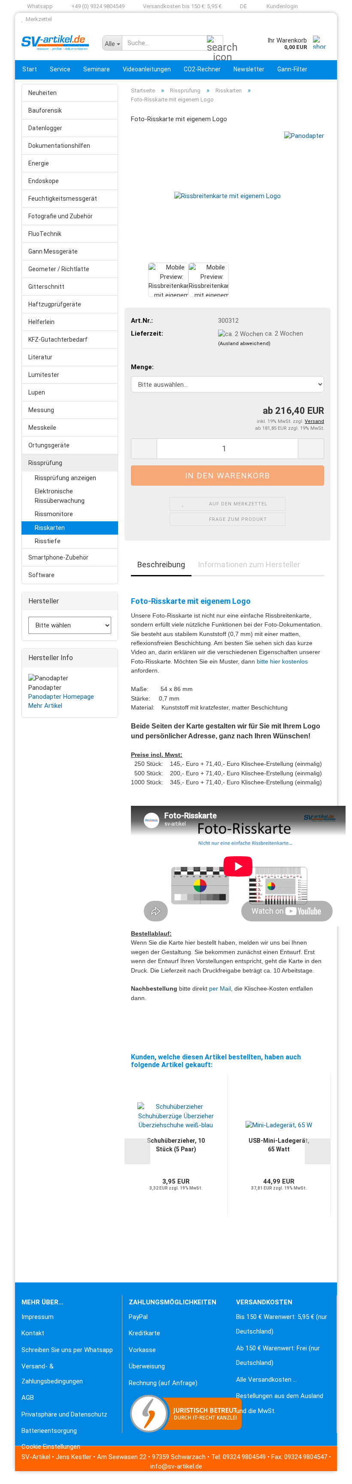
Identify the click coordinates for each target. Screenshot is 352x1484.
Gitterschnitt (46, 286)
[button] (240, 6)
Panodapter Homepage (61, 697)
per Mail (220, 988)
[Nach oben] (23, 1471)
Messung (41, 410)
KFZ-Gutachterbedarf (58, 339)
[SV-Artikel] (55, 43)
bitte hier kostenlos (282, 661)
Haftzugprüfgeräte (54, 304)
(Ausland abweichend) (244, 343)
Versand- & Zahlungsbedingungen (52, 1373)
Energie (38, 163)
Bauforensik (45, 110)
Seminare (96, 69)
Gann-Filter (292, 69)
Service (60, 69)
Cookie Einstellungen (50, 1446)
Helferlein (41, 321)
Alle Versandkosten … (266, 1379)
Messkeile (42, 427)
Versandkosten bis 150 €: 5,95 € (182, 6)
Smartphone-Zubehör (58, 557)
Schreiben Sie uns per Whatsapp (67, 1350)
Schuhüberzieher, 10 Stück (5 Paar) (176, 1145)
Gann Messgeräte (53, 251)
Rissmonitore (54, 514)
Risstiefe (48, 541)
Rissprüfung (45, 462)
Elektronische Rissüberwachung (60, 495)
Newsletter (249, 69)
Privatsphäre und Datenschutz (64, 1414)
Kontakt (32, 1333)
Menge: (142, 367)
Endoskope (43, 180)
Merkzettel (37, 19)
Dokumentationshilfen (59, 145)
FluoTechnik (44, 233)
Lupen (36, 392)
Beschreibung (161, 564)
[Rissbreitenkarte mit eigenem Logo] (227, 195)
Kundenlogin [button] (281, 6)
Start (29, 69)
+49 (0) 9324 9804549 (97, 6)
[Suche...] (215, 43)
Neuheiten (42, 92)
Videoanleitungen (147, 69)
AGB (27, 1397)
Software (41, 575)
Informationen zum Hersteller (249, 564)
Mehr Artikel (45, 706)
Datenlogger (45, 128)
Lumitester (43, 374)
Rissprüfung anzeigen (65, 478)
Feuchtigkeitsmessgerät (62, 198)
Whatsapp (39, 6)
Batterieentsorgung (49, 1431)
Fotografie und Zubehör (60, 216)
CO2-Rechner (202, 69)
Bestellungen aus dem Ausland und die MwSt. (279, 1403)
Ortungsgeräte (49, 445)
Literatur (40, 357)
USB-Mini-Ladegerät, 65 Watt (279, 1145)
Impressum (37, 1317)
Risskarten (50, 528)
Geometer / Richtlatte (58, 269)
